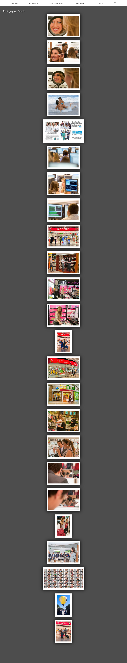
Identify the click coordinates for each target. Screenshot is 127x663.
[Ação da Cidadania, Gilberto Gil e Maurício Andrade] (63, 605)
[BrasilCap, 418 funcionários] (63, 579)
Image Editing (56, 3)
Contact (33, 3)
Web (101, 3)
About (14, 3)
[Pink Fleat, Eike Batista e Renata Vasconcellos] (63, 552)
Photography (80, 3)
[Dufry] (63, 26)
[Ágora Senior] (63, 157)
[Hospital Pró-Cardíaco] (63, 131)
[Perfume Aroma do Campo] (63, 105)
